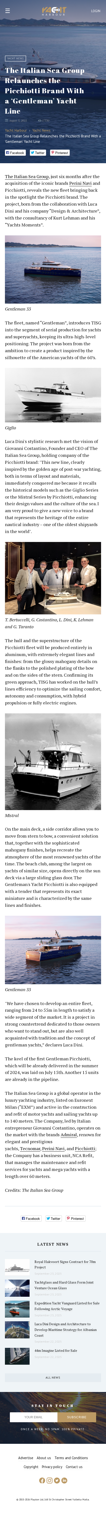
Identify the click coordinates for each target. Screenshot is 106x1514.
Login (96, 11)
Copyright (31, 1466)
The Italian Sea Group (27, 176)
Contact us (74, 1466)
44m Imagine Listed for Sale (56, 1350)
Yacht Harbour (54, 12)
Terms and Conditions (71, 1457)
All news (53, 1377)
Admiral (69, 1134)
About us (44, 1457)
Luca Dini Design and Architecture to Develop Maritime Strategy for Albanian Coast (66, 1329)
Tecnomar (30, 1148)
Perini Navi (80, 183)
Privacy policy (52, 1466)
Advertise (25, 1457)
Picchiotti (85, 1148)
